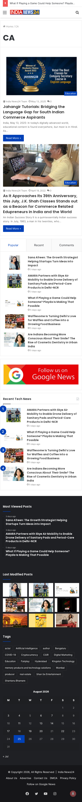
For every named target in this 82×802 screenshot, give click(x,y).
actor (7, 648)
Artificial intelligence (27, 648)
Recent (39, 245)
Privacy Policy (68, 778)
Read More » (13, 138)
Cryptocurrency (29, 654)
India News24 (66, 771)
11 (19, 723)
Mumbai (60, 667)
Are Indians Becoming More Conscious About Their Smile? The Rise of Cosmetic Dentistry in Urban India (52, 340)
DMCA (53, 778)
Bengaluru (60, 648)
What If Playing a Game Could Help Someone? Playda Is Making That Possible (52, 302)
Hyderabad (41, 661)
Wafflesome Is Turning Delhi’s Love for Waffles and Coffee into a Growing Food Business (52, 320)
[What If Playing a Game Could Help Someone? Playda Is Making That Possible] (14, 303)
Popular (13, 245)
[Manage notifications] (73, 794)
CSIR (46, 654)
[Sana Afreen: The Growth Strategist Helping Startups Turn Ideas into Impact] (14, 262)
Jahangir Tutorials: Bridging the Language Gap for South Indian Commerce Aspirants (34, 112)
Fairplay (25, 661)
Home (9, 26)
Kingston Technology (63, 661)
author (46, 648)
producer (9, 674)
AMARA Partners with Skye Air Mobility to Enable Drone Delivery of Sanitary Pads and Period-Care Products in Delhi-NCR (53, 282)
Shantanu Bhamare (15, 680)
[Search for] (77, 14)
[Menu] (5, 14)
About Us (11, 778)
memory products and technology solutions (28, 667)
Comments (66, 245)
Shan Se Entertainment (48, 674)
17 (8, 731)
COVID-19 (10, 654)
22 (62, 731)
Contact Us (40, 778)
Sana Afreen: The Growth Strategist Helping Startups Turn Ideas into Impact (53, 261)
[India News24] (25, 12)
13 (41, 723)
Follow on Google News (41, 784)
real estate (25, 674)
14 (52, 723)
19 (30, 731)
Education (10, 661)
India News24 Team (16, 101)
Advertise (25, 778)
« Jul (5, 756)
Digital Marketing (63, 654)
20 (41, 731)
